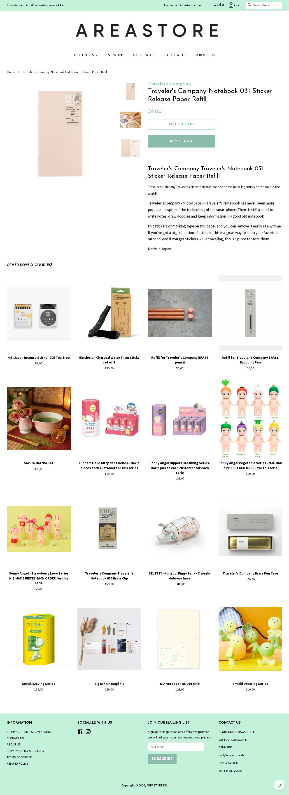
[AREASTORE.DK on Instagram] (88, 733)
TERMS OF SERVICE (19, 757)
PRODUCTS (85, 55)
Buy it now (181, 141)
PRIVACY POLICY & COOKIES (25, 751)
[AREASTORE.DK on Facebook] (80, 733)
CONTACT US (15, 738)
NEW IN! (115, 55)
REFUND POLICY (17, 763)
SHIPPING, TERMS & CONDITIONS (29, 732)
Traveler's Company (169, 84)
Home (11, 72)
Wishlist (218, 5)
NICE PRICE (144, 55)
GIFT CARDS (175, 55)
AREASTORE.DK (157, 785)
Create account (191, 5)
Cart (237, 5)
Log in (168, 5)
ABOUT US (205, 55)
